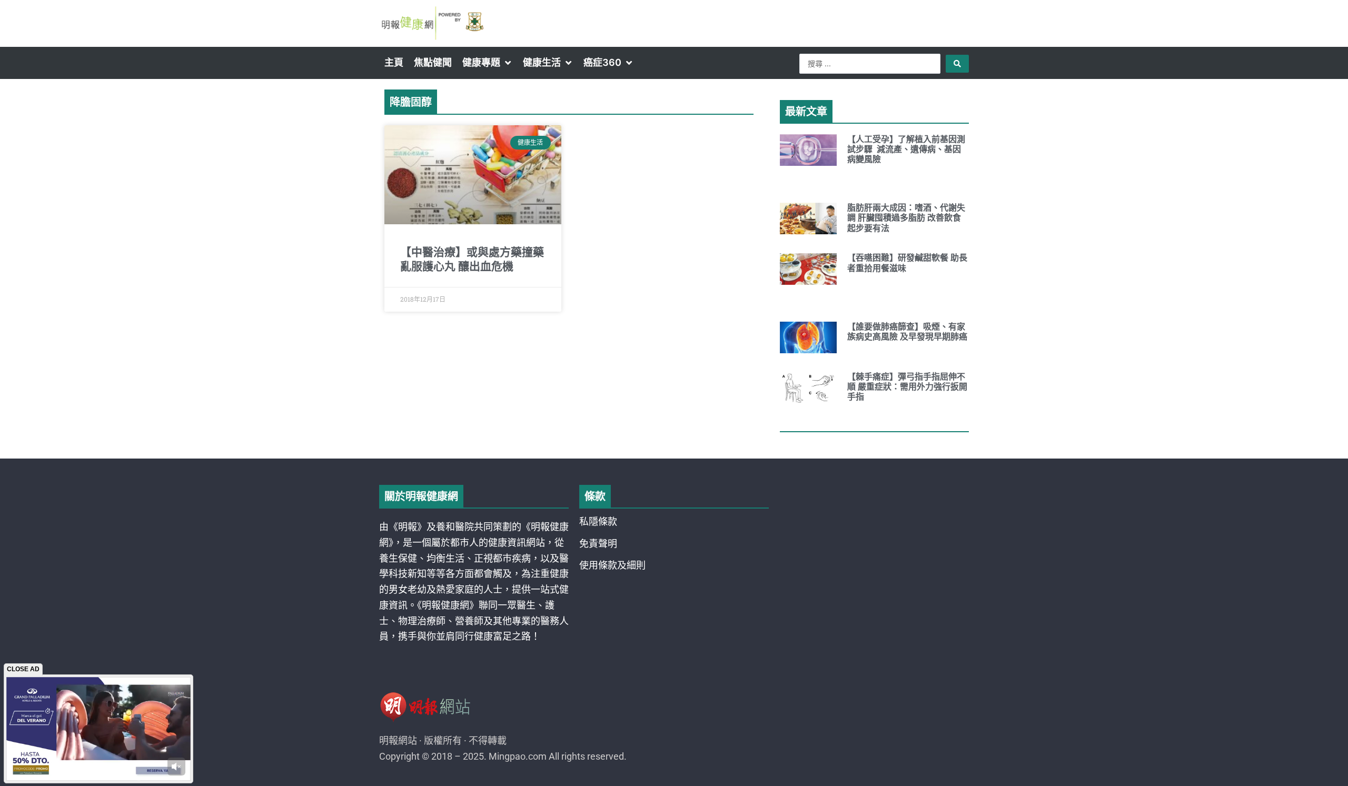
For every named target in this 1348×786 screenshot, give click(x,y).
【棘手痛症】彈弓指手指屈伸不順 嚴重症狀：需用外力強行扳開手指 (907, 387)
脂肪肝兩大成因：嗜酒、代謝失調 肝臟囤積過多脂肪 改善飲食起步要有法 (906, 218)
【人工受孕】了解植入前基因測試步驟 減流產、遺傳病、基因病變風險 (906, 149)
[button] (487, 62)
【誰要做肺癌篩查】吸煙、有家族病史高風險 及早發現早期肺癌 (907, 332)
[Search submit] (957, 64)
